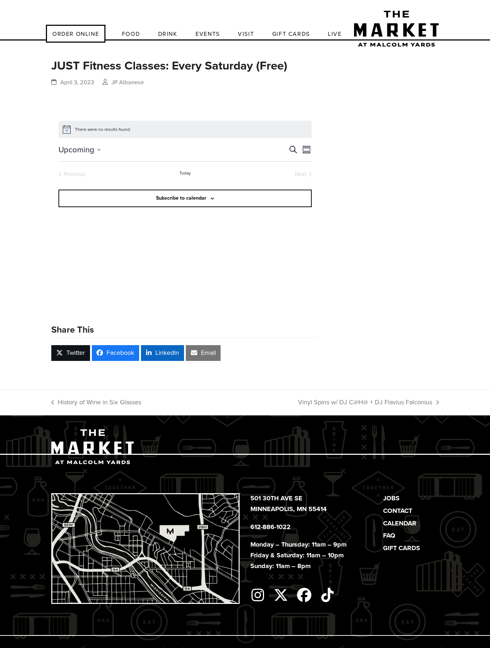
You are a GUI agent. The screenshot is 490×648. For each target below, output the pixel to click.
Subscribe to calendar (181, 198)
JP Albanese (127, 82)
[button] (70, 353)
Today (185, 173)
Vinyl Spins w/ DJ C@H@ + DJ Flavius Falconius (365, 402)
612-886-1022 (270, 527)
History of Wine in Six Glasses (96, 402)
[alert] (185, 129)
